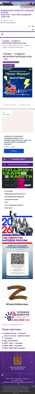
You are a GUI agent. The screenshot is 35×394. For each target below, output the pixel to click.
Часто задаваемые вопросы (14, 205)
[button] (2, 34)
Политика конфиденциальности (12, 324)
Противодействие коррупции (14, 196)
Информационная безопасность (15, 194)
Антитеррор (9, 191)
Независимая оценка (11, 199)
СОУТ (6, 202)
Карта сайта (9, 208)
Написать (14, 151)
